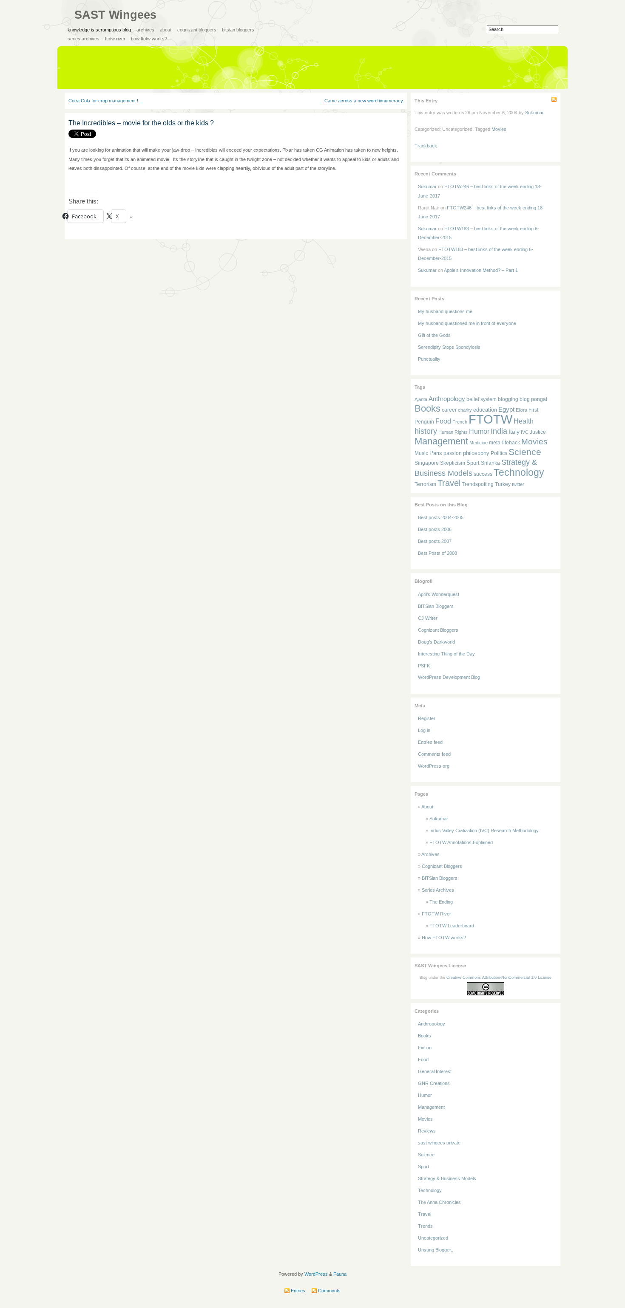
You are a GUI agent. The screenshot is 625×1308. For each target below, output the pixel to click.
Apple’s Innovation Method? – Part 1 (481, 270)
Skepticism (452, 463)
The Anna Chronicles (439, 1202)
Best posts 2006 (435, 529)
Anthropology (447, 399)
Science (525, 452)
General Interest (435, 1071)
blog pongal (533, 399)
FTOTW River (115, 38)
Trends (425, 1226)
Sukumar (534, 112)
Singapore (427, 463)
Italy (514, 431)
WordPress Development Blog (449, 677)
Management (441, 441)
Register (426, 718)
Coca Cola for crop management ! (103, 100)
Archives (145, 29)
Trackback (426, 145)
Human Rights (453, 432)
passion (452, 453)
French (459, 421)
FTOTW (490, 419)
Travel (449, 483)
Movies (498, 129)
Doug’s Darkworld (436, 641)
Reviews (427, 1130)
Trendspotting (478, 484)
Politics (499, 453)
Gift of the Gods (434, 335)
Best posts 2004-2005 (440, 517)
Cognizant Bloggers (196, 29)
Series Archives (83, 38)
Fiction (425, 1047)
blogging (508, 399)
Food (443, 421)
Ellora (521, 409)
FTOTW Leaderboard (451, 925)
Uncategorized (433, 1237)
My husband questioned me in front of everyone (467, 323)
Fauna (340, 1274)
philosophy (476, 453)
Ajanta (421, 399)
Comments (329, 1290)
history (426, 431)
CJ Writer (428, 618)
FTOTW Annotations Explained (461, 842)
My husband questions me (445, 311)
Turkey (503, 484)
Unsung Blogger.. (435, 1249)
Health (524, 421)
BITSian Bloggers (238, 29)
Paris (435, 453)
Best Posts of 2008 (437, 553)
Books (427, 408)
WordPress (316, 1274)
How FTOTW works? (149, 38)
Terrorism (425, 484)
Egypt (506, 409)
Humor (479, 431)
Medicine (478, 442)
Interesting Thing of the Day (446, 653)
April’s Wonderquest (438, 594)
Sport (473, 463)
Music (421, 453)
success (483, 474)
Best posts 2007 (435, 541)
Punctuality (429, 359)
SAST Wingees (115, 14)
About (165, 29)
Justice (538, 432)
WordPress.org (433, 765)
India (499, 431)
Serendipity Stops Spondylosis (449, 347)
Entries (297, 1290)
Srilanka (490, 463)
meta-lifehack (504, 443)
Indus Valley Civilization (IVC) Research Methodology (484, 830)
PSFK (424, 665)
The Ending (441, 901)
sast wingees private (439, 1142)
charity (465, 409)
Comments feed (434, 754)
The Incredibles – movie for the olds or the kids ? (141, 123)
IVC (524, 432)
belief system (481, 399)
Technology (519, 472)
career (449, 409)
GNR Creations (434, 1083)
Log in (424, 730)
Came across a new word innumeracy (363, 100)
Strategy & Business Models (447, 1178)
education (485, 410)
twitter (518, 484)
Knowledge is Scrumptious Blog (99, 29)
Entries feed (430, 742)
